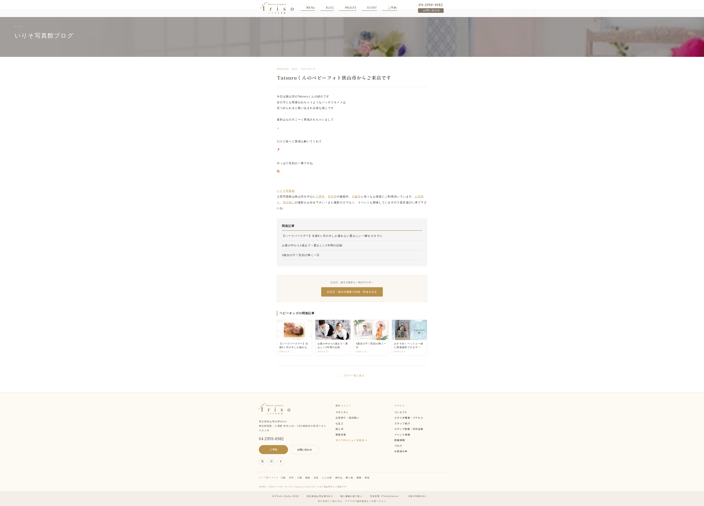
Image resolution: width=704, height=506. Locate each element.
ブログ (398, 445)
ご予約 (273, 449)
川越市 (356, 196)
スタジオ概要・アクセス (408, 417)
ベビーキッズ (308, 69)
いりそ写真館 (286, 190)
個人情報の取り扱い (351, 496)
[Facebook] (280, 461)
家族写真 (341, 434)
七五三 (339, 423)
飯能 (307, 477)
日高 (316, 477)
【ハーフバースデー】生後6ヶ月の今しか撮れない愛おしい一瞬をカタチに (332, 235)
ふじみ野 (327, 477)
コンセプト (401, 412)
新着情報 (399, 440)
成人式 (339, 429)
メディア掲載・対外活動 (408, 429)
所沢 (291, 477)
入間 (299, 477)
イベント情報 (402, 434)
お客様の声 (401, 451)
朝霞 (359, 477)
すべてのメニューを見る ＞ (352, 440)
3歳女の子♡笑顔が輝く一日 (301, 255)
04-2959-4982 (431, 5)
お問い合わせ (431, 10)
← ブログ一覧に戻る (352, 375)
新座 (367, 477)
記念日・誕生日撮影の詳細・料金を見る (352, 291)
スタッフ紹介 (402, 423)
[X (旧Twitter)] (262, 461)
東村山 (338, 477)
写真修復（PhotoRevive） (385, 496)
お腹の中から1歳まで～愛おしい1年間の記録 (312, 245)
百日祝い (289, 202)
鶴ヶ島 (349, 477)
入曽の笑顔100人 (417, 496)
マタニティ (342, 412)
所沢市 (332, 196)
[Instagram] (271, 461)
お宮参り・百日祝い (347, 417)
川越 (283, 477)
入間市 (320, 196)
